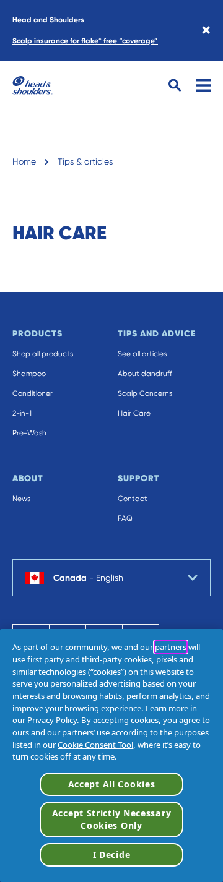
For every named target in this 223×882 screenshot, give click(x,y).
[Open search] (174, 85)
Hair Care (134, 413)
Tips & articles (85, 161)
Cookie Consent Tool (95, 744)
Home (24, 161)
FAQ (125, 518)
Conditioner (32, 393)
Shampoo (29, 373)
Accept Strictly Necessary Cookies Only (112, 819)
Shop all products (42, 353)
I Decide (112, 854)
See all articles (142, 353)
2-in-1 (22, 413)
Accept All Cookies (111, 784)
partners (170, 647)
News (21, 498)
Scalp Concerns (145, 393)
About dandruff (145, 373)
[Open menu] (203, 85)
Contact (132, 498)
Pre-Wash (29, 433)
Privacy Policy (52, 720)
